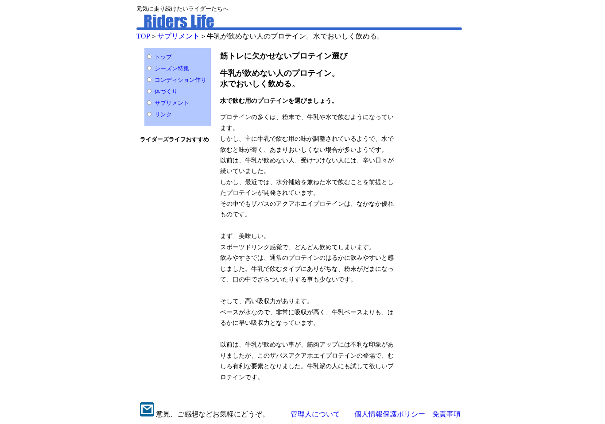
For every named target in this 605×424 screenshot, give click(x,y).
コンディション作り (180, 80)
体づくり (166, 91)
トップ (163, 57)
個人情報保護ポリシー (389, 414)
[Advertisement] (436, 176)
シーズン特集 (172, 68)
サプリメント (178, 36)
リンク (163, 114)
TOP (143, 36)
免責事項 (446, 414)
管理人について (315, 414)
